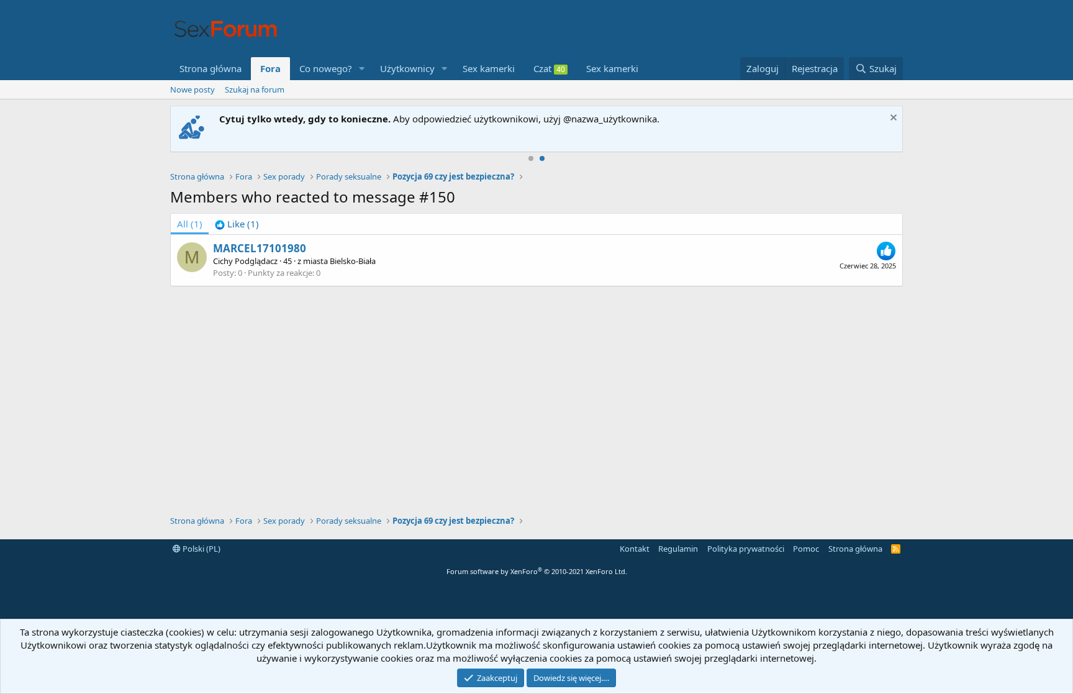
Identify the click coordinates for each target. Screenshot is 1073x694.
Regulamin (678, 548)
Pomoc (806, 548)
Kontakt (635, 548)
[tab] (237, 224)
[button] (362, 68)
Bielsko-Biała (353, 261)
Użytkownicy (407, 68)
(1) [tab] (189, 223)
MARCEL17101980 (259, 248)
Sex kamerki (489, 68)
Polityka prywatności (745, 548)
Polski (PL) (200, 548)
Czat (549, 68)
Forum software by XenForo (536, 571)
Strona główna (210, 68)
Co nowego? (325, 68)
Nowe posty (192, 89)
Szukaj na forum (254, 89)
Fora (270, 68)
